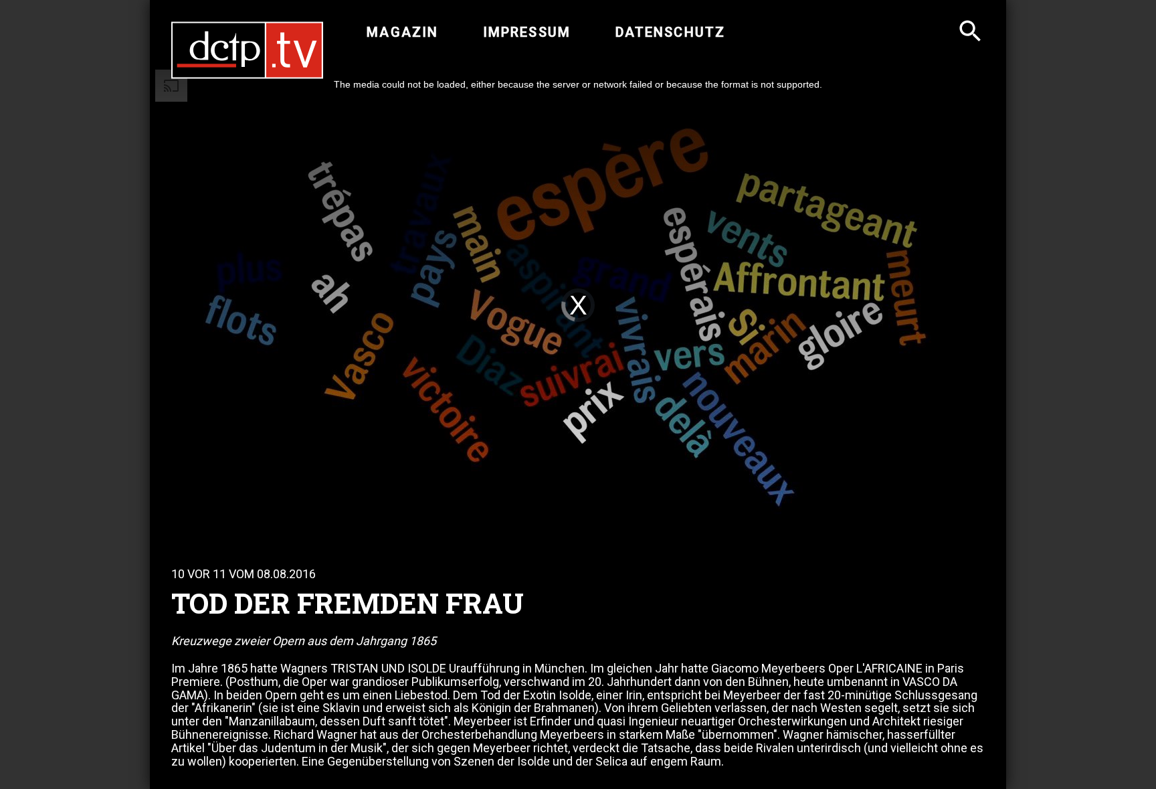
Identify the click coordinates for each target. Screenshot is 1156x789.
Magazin (402, 32)
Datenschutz (670, 32)
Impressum (527, 32)
